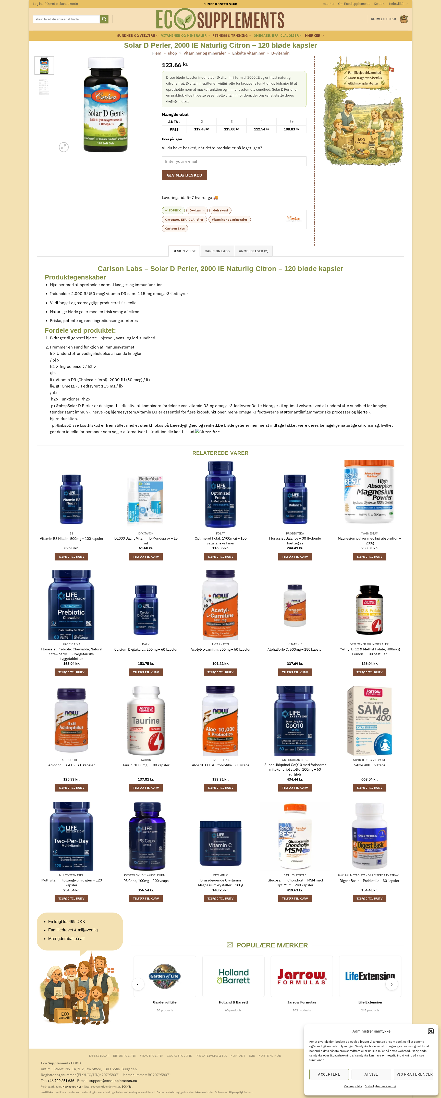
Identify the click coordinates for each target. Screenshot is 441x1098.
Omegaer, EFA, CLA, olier (276, 35)
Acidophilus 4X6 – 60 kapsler (71, 765)
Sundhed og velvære (136, 35)
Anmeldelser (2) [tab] (253, 251)
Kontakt (380, 4)
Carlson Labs (175, 228)
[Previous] (65, 105)
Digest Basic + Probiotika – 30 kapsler (369, 880)
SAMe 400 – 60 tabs (369, 765)
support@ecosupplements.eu (113, 1080)
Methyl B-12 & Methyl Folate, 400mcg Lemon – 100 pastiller (369, 651)
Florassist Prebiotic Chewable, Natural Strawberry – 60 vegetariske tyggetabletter (71, 654)
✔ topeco (173, 210)
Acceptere (329, 1074)
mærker (329, 4)
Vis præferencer (415, 1074)
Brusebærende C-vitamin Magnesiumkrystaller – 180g (220, 882)
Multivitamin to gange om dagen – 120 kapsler (71, 882)
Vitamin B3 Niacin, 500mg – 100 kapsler (71, 538)
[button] (430, 1031)
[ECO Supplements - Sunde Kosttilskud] (220, 19)
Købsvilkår (397, 4)
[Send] (104, 19)
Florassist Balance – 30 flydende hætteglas (295, 540)
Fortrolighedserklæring (380, 1086)
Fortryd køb (270, 1055)
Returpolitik (125, 1055)
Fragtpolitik (151, 1055)
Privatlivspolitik (211, 1055)
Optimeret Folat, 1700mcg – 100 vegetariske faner (221, 540)
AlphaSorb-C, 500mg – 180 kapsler (295, 649)
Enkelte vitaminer (248, 53)
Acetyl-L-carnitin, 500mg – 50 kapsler (221, 649)
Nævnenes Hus (72, 1086)
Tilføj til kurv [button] (71, 556)
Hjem (156, 53)
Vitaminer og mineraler (184, 35)
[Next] (145, 105)
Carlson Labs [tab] (217, 251)
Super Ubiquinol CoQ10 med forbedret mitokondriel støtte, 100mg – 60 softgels (295, 769)
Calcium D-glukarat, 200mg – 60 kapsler (146, 649)
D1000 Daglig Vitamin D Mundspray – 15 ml (146, 540)
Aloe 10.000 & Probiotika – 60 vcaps (220, 765)
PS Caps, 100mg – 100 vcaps (146, 880)
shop (172, 53)
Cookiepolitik (353, 1086)
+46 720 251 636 (60, 1080)
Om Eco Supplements (354, 4)
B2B (252, 1055)
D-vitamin (280, 53)
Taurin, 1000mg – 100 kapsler (145, 765)
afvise (371, 1074)
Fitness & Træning (230, 35)
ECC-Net (127, 1086)
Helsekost (220, 210)
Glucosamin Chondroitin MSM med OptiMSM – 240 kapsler (295, 882)
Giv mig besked (184, 175)
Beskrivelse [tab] (184, 251)
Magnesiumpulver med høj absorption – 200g (369, 540)
